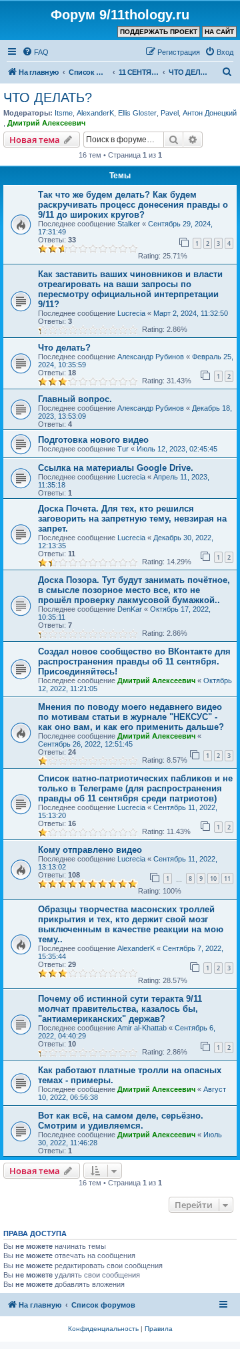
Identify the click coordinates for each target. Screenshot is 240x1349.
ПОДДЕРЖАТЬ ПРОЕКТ (158, 31)
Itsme (64, 113)
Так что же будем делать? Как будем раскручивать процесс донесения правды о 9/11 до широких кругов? (133, 205)
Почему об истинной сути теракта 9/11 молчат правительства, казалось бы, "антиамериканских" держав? (120, 1009)
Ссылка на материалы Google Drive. (115, 468)
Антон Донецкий (210, 113)
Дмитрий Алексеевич (46, 123)
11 (227, 878)
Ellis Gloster (137, 113)
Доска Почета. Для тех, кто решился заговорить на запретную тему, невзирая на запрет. (132, 519)
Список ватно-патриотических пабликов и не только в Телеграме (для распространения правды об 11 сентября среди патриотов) (135, 788)
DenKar (129, 609)
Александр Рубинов (150, 357)
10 (213, 878)
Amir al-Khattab (142, 1028)
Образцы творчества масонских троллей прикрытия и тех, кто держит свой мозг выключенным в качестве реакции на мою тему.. (130, 924)
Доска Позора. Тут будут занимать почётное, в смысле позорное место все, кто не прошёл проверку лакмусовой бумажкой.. (134, 590)
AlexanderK (95, 113)
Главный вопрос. (75, 399)
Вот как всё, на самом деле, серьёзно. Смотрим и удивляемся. (120, 1121)
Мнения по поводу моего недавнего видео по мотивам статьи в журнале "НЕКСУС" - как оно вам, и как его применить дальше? (131, 717)
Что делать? (64, 348)
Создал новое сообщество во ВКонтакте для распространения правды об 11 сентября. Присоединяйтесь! (134, 661)
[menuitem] (35, 52)
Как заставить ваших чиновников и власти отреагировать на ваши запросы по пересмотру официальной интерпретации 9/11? (130, 289)
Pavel (170, 113)
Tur (123, 449)
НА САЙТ (219, 31)
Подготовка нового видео (93, 440)
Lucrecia (131, 313)
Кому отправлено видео (90, 850)
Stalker (128, 224)
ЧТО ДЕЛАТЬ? (47, 97)
